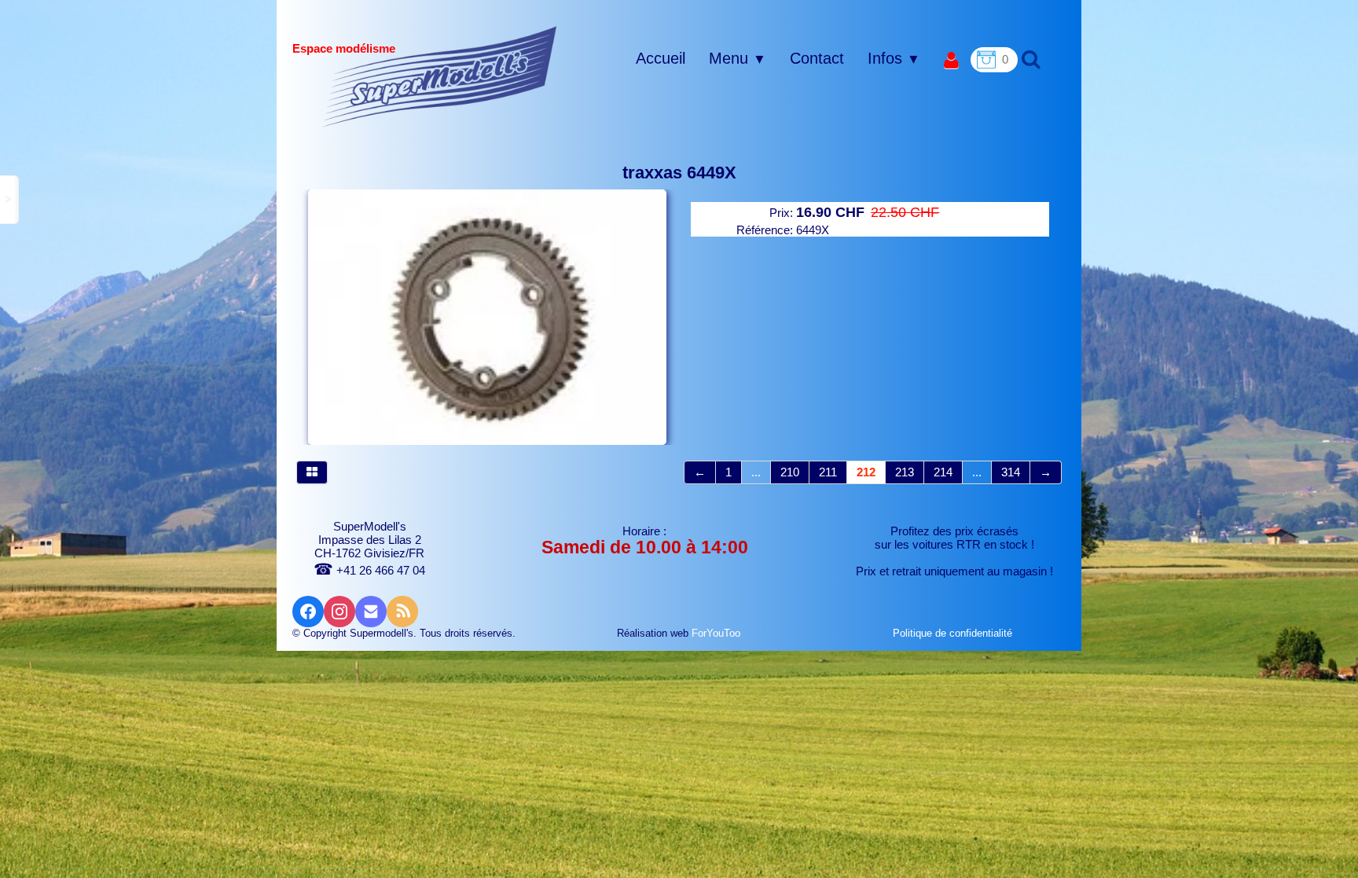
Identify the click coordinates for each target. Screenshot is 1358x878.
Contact (817, 58)
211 (828, 472)
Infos (894, 58)
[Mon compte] (951, 60)
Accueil (660, 58)
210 (789, 472)
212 (866, 472)
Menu (737, 58)
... (756, 472)
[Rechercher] (1029, 58)
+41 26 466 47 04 (369, 570)
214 (943, 472)
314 (1010, 472)
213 (904, 472)
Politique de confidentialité (954, 633)
